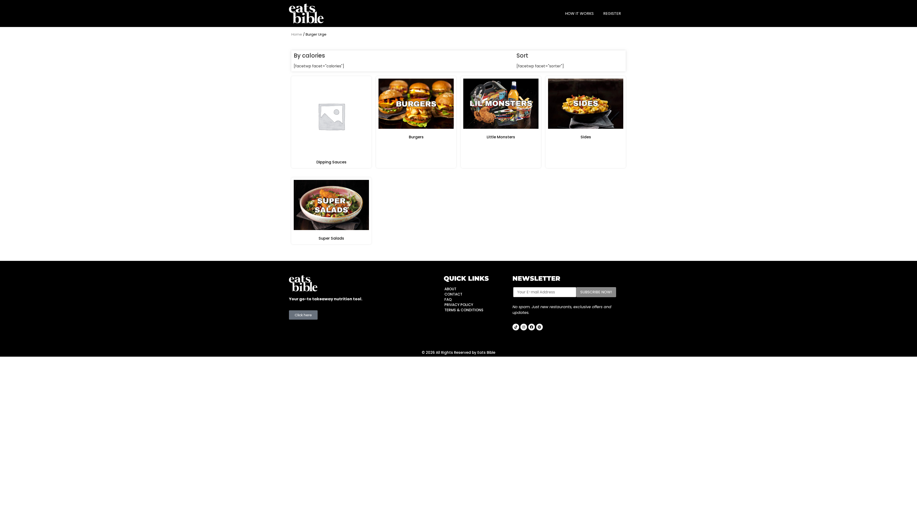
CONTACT (453, 294)
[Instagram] (523, 327)
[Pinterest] (539, 327)
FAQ (448, 299)
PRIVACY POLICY (458, 304)
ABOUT (450, 288)
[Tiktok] (515, 327)
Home (296, 34)
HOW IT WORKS (579, 13)
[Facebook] (531, 327)
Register (612, 13)
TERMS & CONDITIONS (463, 309)
